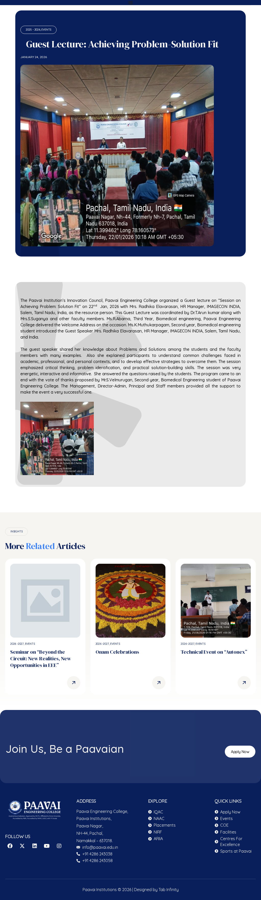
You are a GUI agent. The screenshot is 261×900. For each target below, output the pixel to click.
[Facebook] (10, 846)
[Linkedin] (34, 846)
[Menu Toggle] (130, 2)
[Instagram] (59, 846)
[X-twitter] (22, 846)
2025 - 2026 (33, 29)
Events (46, 29)
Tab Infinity (169, 889)
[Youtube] (47, 846)
